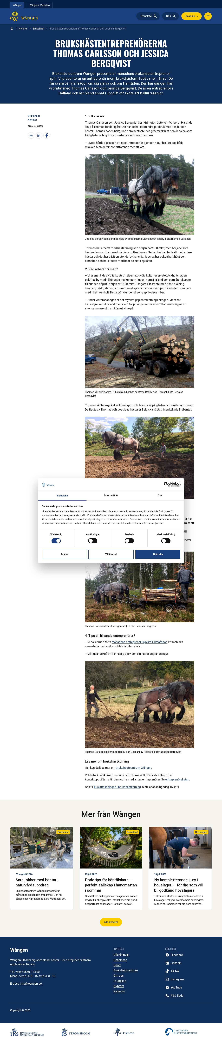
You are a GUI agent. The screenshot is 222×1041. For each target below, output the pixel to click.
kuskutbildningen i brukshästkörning (117, 787)
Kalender (119, 991)
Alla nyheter (111, 922)
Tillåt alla (158, 554)
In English (120, 980)
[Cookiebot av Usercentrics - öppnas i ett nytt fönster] (166, 484)
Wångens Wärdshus (40, 5)
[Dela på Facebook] (46, 135)
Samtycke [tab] (62, 495)
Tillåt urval (111, 554)
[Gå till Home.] (11, 28)
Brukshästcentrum (126, 970)
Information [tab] (111, 495)
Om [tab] (160, 495)
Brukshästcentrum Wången (133, 767)
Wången (17, 5)
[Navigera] (208, 16)
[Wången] (31, 16)
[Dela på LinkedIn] (39, 135)
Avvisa (64, 554)
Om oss (119, 975)
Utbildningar (121, 954)
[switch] (92, 540)
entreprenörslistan (177, 779)
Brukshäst (34, 115)
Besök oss (120, 960)
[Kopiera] (31, 135)
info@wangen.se (31, 983)
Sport (117, 965)
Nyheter (32, 119)
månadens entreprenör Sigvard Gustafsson (139, 642)
